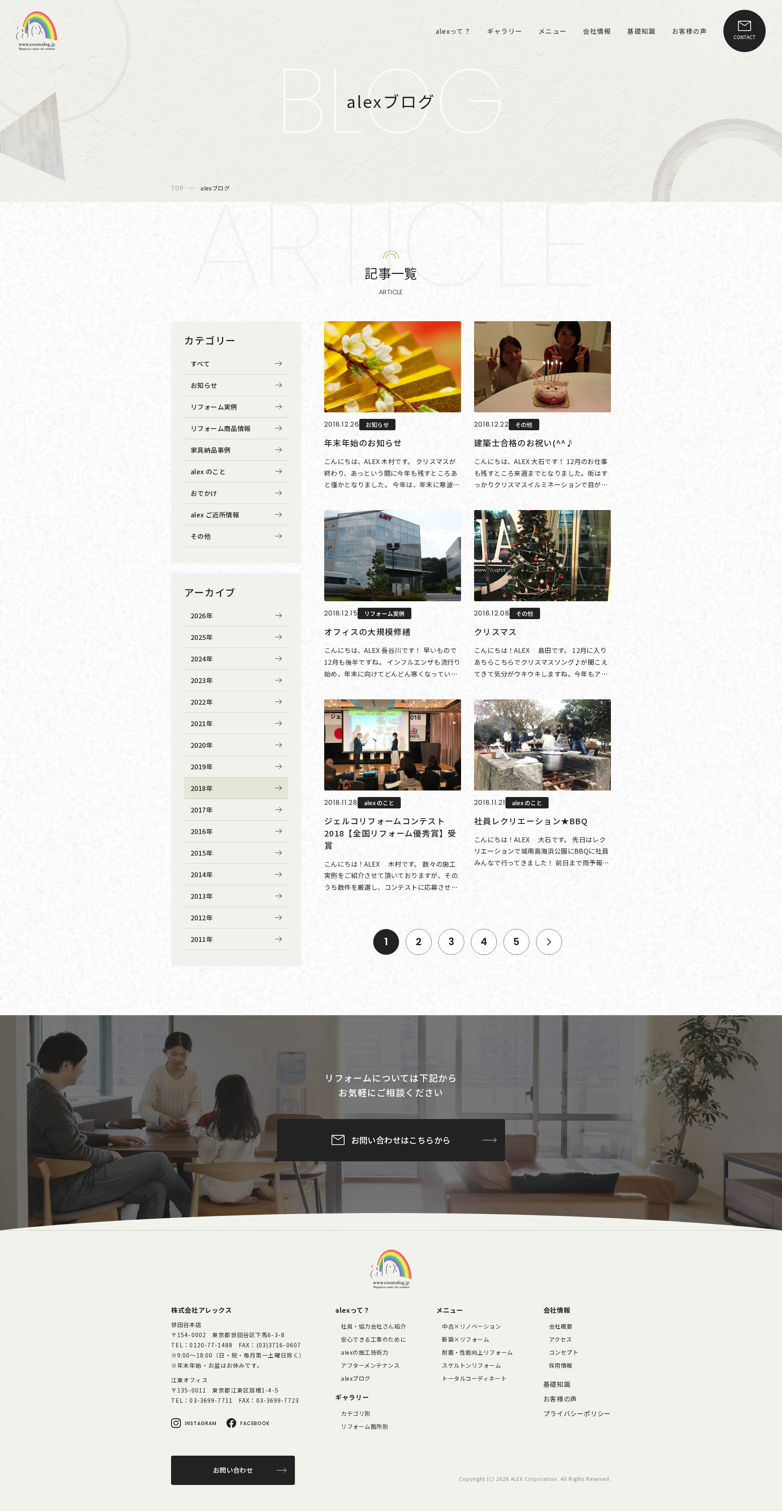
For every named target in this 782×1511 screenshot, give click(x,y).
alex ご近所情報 (215, 514)
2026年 (202, 615)
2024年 (202, 659)
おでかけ (204, 493)
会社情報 (557, 1310)
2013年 (202, 896)
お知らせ (204, 385)
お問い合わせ (233, 1470)
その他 (201, 536)
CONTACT (745, 36)
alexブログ (356, 1378)
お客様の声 (560, 1399)
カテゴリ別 (356, 1413)
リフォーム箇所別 (364, 1426)
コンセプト (564, 1352)
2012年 (202, 917)
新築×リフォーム (465, 1339)
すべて (200, 363)
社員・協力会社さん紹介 (373, 1326)
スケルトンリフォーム (471, 1365)
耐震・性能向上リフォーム (477, 1352)
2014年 (202, 874)
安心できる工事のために (373, 1339)
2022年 (202, 702)
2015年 (202, 853)
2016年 (202, 831)
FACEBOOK (255, 1423)
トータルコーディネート (474, 1378)
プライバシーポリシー (577, 1413)
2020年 (202, 745)
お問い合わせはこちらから (401, 1140)
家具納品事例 (211, 450)
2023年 (202, 680)
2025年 (202, 637)
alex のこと (208, 471)
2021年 (202, 723)
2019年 (202, 766)
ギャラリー (352, 1397)
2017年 (202, 810)
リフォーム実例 (214, 407)
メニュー (449, 1310)
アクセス (560, 1339)
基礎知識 (557, 1384)
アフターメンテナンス (370, 1365)
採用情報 (561, 1365)
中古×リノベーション (471, 1326)
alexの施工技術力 (365, 1352)
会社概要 (561, 1326)
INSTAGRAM (201, 1423)
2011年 (202, 939)
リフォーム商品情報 (221, 428)
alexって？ (352, 1310)
